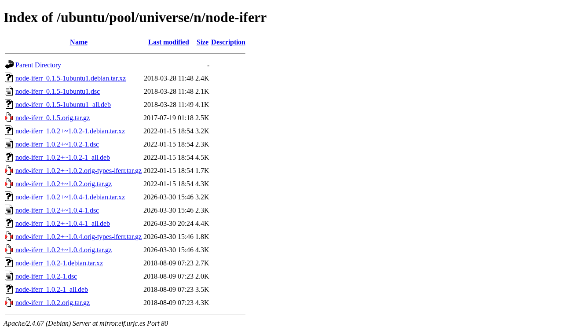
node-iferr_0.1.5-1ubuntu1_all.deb (63, 104)
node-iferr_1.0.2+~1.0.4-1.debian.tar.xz (70, 197)
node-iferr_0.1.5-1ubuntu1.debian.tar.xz (70, 78)
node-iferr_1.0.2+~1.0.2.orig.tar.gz (63, 184)
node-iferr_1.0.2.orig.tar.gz (52, 302)
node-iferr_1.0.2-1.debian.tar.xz (59, 263)
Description (228, 42)
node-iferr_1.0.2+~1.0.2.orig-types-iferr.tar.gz (78, 170)
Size (202, 42)
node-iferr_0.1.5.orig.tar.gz (52, 117)
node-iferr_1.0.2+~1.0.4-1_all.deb (62, 223)
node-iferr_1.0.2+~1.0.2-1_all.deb (62, 157)
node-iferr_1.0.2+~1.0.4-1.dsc (57, 210)
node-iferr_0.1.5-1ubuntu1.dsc (57, 91)
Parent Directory (38, 65)
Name (79, 42)
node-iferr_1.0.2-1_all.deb (51, 289)
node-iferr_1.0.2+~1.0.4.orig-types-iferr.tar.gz (78, 236)
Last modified (168, 42)
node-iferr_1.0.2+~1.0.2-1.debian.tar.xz (70, 131)
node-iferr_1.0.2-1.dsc (46, 276)
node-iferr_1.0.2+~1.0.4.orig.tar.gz (63, 250)
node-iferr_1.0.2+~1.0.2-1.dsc (57, 144)
